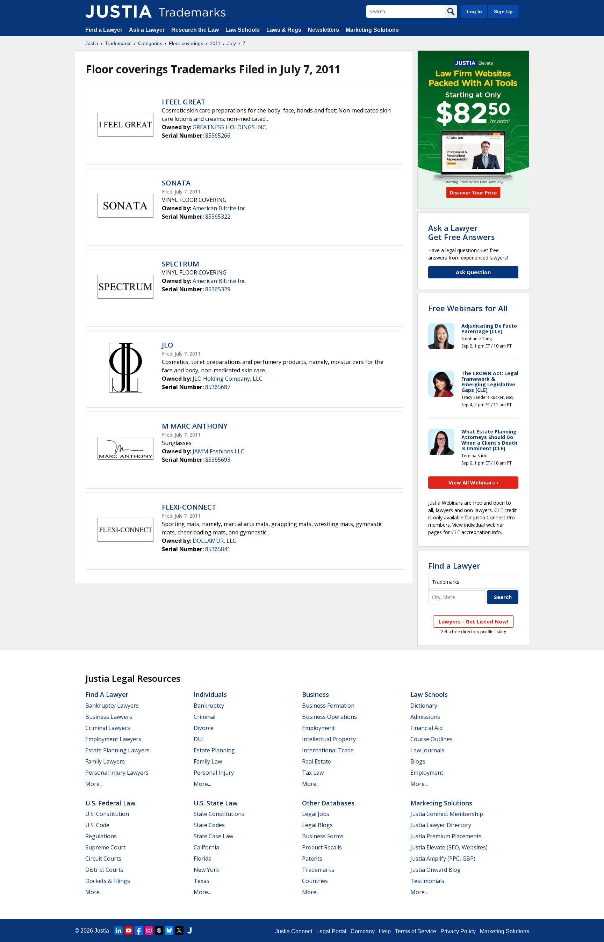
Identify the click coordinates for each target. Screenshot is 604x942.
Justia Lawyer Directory (440, 825)
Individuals (210, 694)
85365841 (217, 549)
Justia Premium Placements (446, 836)
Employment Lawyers (113, 739)
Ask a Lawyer (147, 30)
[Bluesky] (169, 930)
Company (363, 931)
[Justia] (118, 11)
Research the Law (195, 30)
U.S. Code (97, 825)
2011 (215, 43)
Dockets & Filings (107, 881)
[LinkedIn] (118, 930)
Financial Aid (426, 728)
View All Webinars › (473, 482)
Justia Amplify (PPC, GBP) (442, 858)
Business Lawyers (108, 717)
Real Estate (316, 761)
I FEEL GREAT (184, 102)
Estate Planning (214, 750)
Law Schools (242, 30)
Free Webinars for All (468, 308)
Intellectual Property (329, 739)
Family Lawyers (105, 761)
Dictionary (423, 705)
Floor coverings (186, 43)
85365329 (217, 289)
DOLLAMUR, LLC (214, 541)
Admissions (425, 717)
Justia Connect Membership (446, 814)
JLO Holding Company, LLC (228, 378)
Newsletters (323, 30)
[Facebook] (139, 930)
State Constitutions (219, 814)
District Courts (104, 870)
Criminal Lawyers (107, 728)
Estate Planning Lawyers (117, 750)
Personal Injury (214, 772)
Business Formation (328, 705)
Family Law (208, 761)
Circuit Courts (103, 858)
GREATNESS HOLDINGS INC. (230, 127)
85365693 (217, 459)
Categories (150, 43)
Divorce (204, 728)
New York (206, 870)
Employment (318, 728)
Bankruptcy (209, 705)
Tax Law (313, 772)
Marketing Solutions (372, 30)
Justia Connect (293, 931)
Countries (315, 881)
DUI (199, 739)
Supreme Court (105, 847)
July (231, 43)
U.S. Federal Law (110, 803)
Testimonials (427, 881)
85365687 (217, 387)
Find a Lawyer (103, 30)
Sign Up (503, 11)
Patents (312, 858)
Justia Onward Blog (435, 870)
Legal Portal (331, 931)
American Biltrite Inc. (219, 208)
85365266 (217, 135)
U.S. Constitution (107, 814)
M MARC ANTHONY (195, 426)
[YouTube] (128, 930)
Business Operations (329, 717)
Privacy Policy (458, 931)
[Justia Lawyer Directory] (189, 930)
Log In (474, 11)
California (206, 847)
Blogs (417, 761)
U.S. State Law (216, 803)
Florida (202, 858)
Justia (91, 43)
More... (94, 784)
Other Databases (328, 803)
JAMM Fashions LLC (218, 451)
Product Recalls (322, 847)
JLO (167, 345)
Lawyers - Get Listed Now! (473, 621)
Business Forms (323, 836)
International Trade (328, 750)
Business (315, 694)
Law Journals (427, 750)
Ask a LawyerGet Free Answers (461, 232)
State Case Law (213, 836)
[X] (179, 930)
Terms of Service (415, 931)
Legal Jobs (315, 814)
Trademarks (118, 43)
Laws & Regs (283, 30)
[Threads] (159, 930)
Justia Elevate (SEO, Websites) (449, 847)
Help (385, 931)
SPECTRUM (180, 264)
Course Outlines (431, 739)
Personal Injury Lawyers (117, 772)
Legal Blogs (317, 825)
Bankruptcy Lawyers (112, 705)
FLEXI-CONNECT (189, 507)
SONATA (176, 183)
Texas (201, 881)
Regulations (101, 836)
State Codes (209, 825)
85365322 (217, 216)
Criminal (204, 717)
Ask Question (473, 272)
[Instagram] (149, 930)
